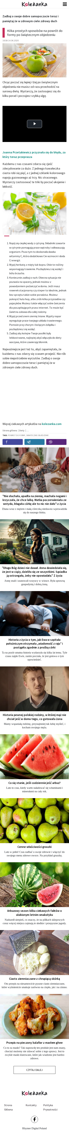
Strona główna (8, 1107)
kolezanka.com (51, 424)
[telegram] (34, 442)
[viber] (56, 442)
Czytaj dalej (34, 1070)
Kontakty (31, 1105)
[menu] (65, 4)
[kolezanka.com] (34, 4)
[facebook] (13, 442)
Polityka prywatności (50, 1107)
